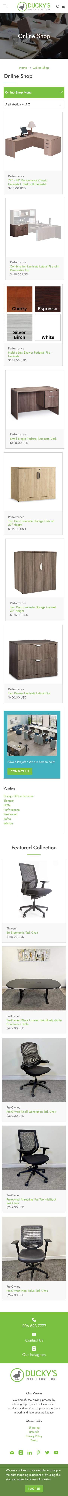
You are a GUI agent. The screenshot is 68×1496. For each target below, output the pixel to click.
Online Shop (41, 67)
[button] (61, 92)
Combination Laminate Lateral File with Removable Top (34, 268)
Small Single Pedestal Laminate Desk (33, 438)
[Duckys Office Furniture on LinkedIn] (29, 1454)
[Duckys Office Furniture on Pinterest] (38, 1454)
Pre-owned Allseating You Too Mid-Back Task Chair (31, 1201)
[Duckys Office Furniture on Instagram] (21, 1454)
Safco (7, 819)
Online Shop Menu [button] (18, 92)
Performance (12, 810)
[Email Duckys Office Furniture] (12, 1454)
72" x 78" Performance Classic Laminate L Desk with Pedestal (27, 182)
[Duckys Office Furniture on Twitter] (47, 1454)
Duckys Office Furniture (18, 796)
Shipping (34, 1428)
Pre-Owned (11, 814)
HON (7, 805)
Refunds (34, 1432)
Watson (8, 823)
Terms (34, 1440)
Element (9, 800)
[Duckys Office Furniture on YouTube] (56, 1454)
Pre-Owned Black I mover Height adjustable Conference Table (34, 1022)
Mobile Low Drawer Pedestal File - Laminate (30, 354)
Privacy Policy (34, 1436)
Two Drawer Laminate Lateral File (29, 693)
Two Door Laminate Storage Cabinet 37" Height (33, 609)
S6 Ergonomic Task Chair (22, 932)
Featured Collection (34, 847)
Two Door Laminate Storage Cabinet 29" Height (31, 522)
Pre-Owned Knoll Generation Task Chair (31, 1111)
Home (23, 67)
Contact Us (20, 771)
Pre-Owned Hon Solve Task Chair (27, 1291)
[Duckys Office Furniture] (34, 6)
